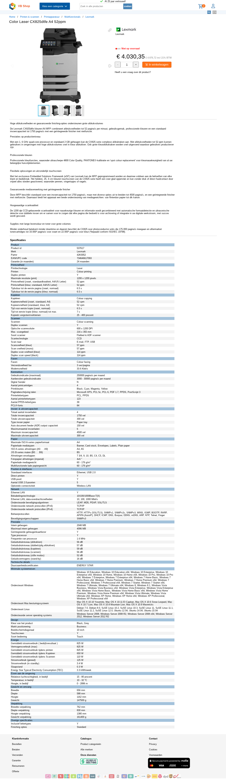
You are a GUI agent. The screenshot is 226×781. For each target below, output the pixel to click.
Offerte (15, 771)
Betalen (16, 749)
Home (12, 17)
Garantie (16, 760)
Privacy (153, 744)
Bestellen (17, 744)
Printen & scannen (29, 17)
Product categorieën (91, 744)
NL (209, 12)
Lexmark (89, 17)
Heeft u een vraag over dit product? (133, 72)
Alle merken (87, 749)
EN (214, 12)
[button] (110, 30)
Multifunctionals (72, 17)
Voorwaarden (155, 755)
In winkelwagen (158, 64)
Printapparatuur (52, 17)
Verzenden (17, 755)
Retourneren (18, 766)
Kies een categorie (53, 6)
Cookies (153, 749)
